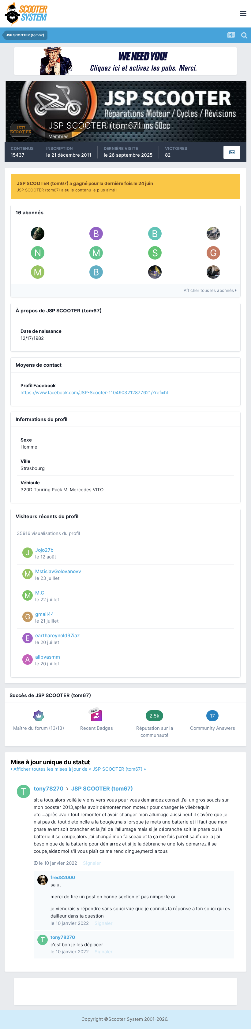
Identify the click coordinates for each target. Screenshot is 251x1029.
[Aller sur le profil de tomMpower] (213, 233)
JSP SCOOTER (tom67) (102, 788)
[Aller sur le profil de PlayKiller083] (155, 272)
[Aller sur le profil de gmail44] (27, 617)
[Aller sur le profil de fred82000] (42, 880)
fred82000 (63, 877)
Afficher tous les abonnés (209, 290)
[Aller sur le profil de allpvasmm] (27, 659)
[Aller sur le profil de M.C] (27, 595)
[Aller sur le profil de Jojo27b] (27, 552)
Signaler (92, 863)
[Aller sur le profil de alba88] (213, 272)
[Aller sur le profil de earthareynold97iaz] (27, 638)
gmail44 (44, 614)
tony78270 (48, 788)
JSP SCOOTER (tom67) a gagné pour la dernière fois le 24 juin (85, 183)
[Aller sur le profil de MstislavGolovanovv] (37, 272)
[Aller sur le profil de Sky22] (155, 253)
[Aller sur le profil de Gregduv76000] (213, 253)
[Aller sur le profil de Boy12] (96, 233)
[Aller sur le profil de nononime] (37, 253)
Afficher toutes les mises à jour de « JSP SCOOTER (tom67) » (79, 769)
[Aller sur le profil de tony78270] (23, 791)
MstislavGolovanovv (58, 571)
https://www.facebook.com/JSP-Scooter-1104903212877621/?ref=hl (94, 392)
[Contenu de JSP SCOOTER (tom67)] (231, 152)
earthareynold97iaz (57, 635)
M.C (39, 593)
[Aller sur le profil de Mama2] (96, 253)
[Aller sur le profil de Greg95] (37, 233)
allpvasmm (47, 657)
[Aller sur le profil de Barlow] (155, 233)
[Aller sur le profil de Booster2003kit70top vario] (96, 272)
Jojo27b (44, 550)
